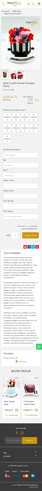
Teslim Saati (8, 191)
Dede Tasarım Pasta (9, 402)
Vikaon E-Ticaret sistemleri (27, 485)
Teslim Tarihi (8, 180)
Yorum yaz (22, 361)
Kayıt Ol (29, 440)
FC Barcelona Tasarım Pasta (29, 402)
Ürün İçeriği (8, 201)
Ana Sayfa (5, 11)
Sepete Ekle (30, 235)
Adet (8, 235)
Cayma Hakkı (24, 471)
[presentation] (3, 39)
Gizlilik (7, 471)
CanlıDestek (39, 347)
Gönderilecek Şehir (11, 149)
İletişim (14, 471)
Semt (5, 170)
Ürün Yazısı (8, 211)
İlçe (4, 160)
